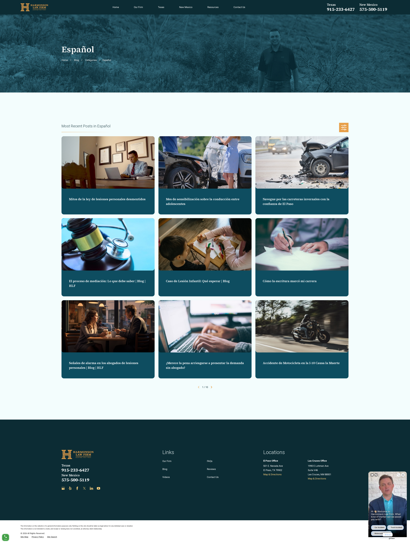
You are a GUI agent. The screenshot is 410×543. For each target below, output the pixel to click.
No (201, 277)
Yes (208, 277)
